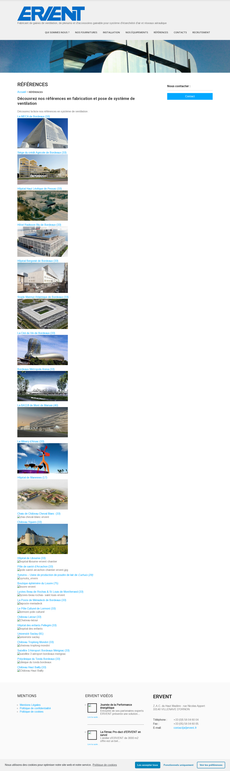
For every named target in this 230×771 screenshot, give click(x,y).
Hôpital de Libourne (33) (31, 558)
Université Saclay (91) (30, 633)
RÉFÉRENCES (161, 32)
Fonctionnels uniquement (178, 765)
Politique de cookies (105, 764)
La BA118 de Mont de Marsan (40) (37, 405)
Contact (190, 96)
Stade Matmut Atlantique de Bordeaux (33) (43, 297)
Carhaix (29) (85, 575)
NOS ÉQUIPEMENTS (137, 32)
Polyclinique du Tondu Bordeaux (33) (38, 658)
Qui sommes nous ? (57, 32)
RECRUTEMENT (201, 32)
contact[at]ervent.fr (185, 727)
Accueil (21, 92)
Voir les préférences (211, 765)
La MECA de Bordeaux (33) (33, 116)
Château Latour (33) (29, 616)
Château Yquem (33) (29, 522)
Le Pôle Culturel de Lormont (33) (36, 608)
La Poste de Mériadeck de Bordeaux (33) (41, 600)
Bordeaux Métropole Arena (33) (36, 369)
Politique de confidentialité (35, 708)
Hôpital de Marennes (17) (32, 477)
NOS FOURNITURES (86, 32)
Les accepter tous (147, 765)
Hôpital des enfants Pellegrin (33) (37, 625)
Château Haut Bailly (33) (31, 667)
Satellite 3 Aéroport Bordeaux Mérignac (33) (43, 650)
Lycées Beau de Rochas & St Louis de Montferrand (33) (50, 591)
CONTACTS (180, 32)
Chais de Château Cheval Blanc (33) (38, 513)
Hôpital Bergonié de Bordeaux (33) (37, 260)
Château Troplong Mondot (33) (35, 642)
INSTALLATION (111, 32)
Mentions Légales (30, 704)
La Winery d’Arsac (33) (30, 441)
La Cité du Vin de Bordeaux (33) (36, 333)
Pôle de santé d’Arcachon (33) (35, 566)
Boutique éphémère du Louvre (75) (37, 583)
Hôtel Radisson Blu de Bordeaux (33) (39, 224)
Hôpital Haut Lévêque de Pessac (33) (39, 188)
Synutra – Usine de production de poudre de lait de (47, 575)
